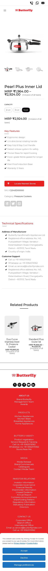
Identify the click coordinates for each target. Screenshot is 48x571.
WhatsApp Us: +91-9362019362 (24, 447)
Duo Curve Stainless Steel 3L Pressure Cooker (12, 343)
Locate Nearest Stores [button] (25, 183)
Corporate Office (24, 520)
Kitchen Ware (24, 418)
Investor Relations (24, 479)
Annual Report (24, 495)
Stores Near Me (24, 449)
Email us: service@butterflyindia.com (24, 527)
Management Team (24, 402)
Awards (24, 404)
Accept (24, 550)
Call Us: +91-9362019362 (24, 444)
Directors (24, 507)
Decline (24, 558)
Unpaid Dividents (24, 492)
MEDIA (24, 458)
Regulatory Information (24, 502)
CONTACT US (24, 516)
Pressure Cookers (22, 196)
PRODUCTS (24, 412)
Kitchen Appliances (24, 416)
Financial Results (24, 487)
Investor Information (24, 482)
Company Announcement (24, 497)
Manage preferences (24, 565)
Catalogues (24, 467)
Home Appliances (24, 423)
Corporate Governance (24, 485)
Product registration (24, 439)
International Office (24, 525)
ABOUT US (24, 395)
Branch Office (24, 523)
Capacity (8, 104)
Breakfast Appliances (24, 421)
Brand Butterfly (24, 399)
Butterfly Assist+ (24, 436)
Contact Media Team (24, 469)
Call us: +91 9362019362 (24, 530)
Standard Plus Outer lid (36, 340)
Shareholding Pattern (24, 499)
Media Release (24, 462)
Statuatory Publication (24, 504)
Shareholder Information (24, 490)
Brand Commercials (24, 464)
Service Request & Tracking (24, 442)
